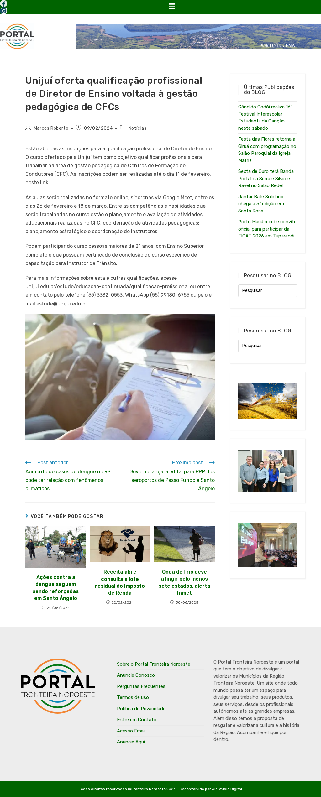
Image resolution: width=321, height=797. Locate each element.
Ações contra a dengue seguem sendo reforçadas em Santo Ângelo (56, 587)
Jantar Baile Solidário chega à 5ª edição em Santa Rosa (261, 204)
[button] (171, 6)
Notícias (138, 128)
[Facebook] (3, 3)
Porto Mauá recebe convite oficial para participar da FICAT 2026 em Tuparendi (267, 229)
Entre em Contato (136, 719)
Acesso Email (131, 731)
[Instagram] (3, 10)
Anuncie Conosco (136, 675)
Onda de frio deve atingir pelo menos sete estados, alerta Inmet (184, 582)
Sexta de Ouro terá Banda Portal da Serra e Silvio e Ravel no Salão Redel (266, 178)
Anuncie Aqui (131, 742)
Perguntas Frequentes (141, 686)
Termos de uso (133, 697)
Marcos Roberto (51, 128)
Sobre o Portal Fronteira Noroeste (153, 664)
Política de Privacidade (141, 708)
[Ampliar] (206, 322)
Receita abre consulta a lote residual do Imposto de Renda (120, 582)
